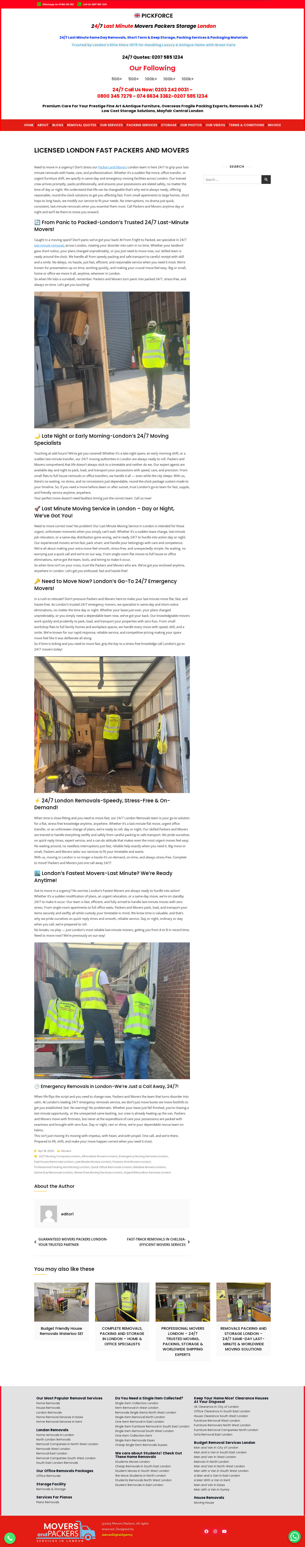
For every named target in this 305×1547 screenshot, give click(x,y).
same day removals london (53, 1172)
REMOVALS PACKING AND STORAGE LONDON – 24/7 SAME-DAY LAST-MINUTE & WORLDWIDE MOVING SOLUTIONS (244, 1339)
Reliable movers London (149, 1167)
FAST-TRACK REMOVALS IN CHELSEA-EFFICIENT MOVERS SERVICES (156, 1242)
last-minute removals (49, 245)
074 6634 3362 (154, 96)
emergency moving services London (143, 1156)
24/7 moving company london (59, 1156)
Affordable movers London (99, 1156)
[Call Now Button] (10, 1538)
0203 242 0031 (172, 89)
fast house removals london (54, 1162)
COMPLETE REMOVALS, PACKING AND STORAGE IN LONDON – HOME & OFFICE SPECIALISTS (122, 1336)
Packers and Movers (112, 167)
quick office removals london (111, 1167)
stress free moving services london (98, 1172)
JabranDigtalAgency (117, 1535)
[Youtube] (224, 1531)
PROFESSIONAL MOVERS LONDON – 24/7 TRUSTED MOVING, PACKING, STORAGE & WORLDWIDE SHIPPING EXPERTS (182, 1341)
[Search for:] (237, 179)
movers (66, 1151)
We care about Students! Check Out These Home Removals (148, 1455)
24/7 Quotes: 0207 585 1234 (152, 57)
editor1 (67, 1214)
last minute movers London (93, 1162)
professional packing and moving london (61, 1167)
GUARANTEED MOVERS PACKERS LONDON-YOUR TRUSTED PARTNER (72, 1242)
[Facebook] (206, 1531)
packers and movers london (131, 1162)
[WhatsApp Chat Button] (294, 1536)
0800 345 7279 (114, 96)
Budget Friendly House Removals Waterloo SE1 (61, 1331)
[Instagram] (215, 1531)
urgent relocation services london (147, 1172)
